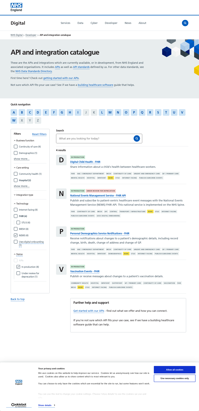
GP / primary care (170, 174)
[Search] (137, 138)
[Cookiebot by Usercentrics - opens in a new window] (19, 405)
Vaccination (169, 283)
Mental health (77, 178)
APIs (57, 67)
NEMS (110, 178)
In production (77, 157)
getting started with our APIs (61, 78)
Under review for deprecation (101, 191)
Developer (30, 35)
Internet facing (129, 178)
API (106, 211)
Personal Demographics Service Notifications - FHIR (99, 233)
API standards (81, 67)
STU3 (118, 178)
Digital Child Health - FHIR (85, 162)
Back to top (18, 299)
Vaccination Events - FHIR (84, 271)
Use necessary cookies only (175, 378)
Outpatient (117, 283)
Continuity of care (122, 174)
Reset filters (39, 134)
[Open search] (185, 23)
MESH (108, 174)
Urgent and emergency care (147, 174)
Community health (79, 283)
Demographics (114, 254)
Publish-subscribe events (151, 178)
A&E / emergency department (90, 174)
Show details (44, 405)
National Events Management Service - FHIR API (98, 195)
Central (113, 211)
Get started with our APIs (88, 310)
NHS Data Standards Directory (33, 71)
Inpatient (101, 178)
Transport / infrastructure (133, 211)
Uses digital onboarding (108, 216)
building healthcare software (95, 85)
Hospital (91, 178)
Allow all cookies (174, 369)
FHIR (73, 174)
